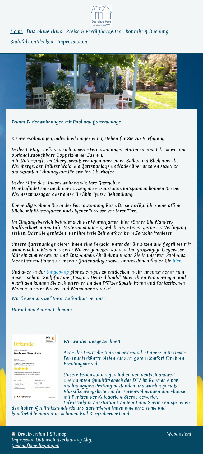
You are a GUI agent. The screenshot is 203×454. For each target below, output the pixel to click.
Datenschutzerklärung (59, 440)
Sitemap (58, 434)
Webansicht (179, 434)
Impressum (23, 440)
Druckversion (31, 434)
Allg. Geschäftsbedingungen (52, 442)
